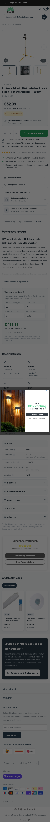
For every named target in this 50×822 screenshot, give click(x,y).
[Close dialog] (47, 391)
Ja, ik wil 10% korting (37, 414)
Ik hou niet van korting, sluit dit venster (37, 418)
